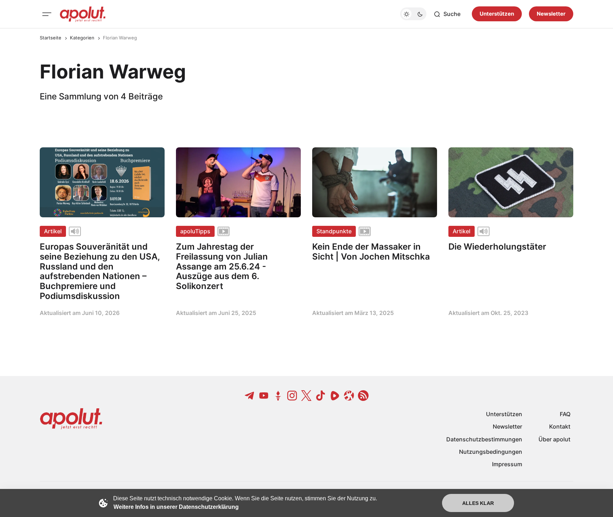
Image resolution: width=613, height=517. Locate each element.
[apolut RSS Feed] (363, 395)
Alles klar (478, 503)
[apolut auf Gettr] (278, 395)
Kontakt (559, 426)
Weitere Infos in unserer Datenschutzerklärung (176, 507)
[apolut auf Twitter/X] (306, 395)
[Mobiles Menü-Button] (47, 14)
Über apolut (554, 439)
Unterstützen (497, 14)
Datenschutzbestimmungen (484, 439)
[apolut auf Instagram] (292, 395)
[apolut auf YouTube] (264, 395)
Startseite (50, 37)
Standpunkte (334, 231)
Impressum (507, 464)
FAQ (565, 414)
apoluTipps (195, 231)
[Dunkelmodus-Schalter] (413, 14)
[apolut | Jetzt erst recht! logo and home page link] (83, 14)
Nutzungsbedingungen (490, 451)
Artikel (53, 231)
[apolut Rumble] (335, 395)
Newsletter (551, 14)
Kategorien (82, 37)
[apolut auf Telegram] (249, 395)
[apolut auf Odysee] (349, 395)
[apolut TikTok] (320, 395)
